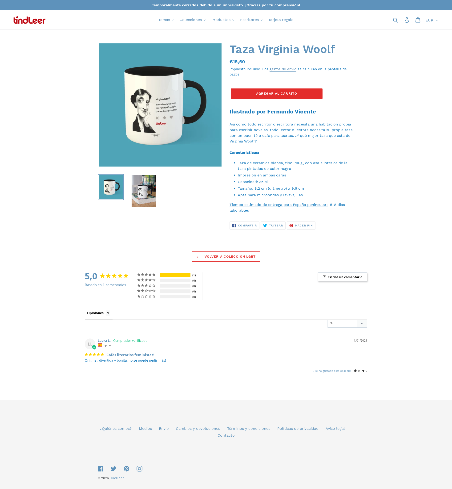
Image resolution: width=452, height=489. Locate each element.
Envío (164, 428)
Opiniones (95, 313)
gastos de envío (283, 69)
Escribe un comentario (345, 277)
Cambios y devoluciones (198, 428)
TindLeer (117, 478)
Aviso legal (335, 428)
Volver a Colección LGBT (229, 256)
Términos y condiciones (248, 428)
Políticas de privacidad (298, 428)
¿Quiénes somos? (116, 428)
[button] (356, 371)
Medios (145, 428)
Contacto (226, 435)
